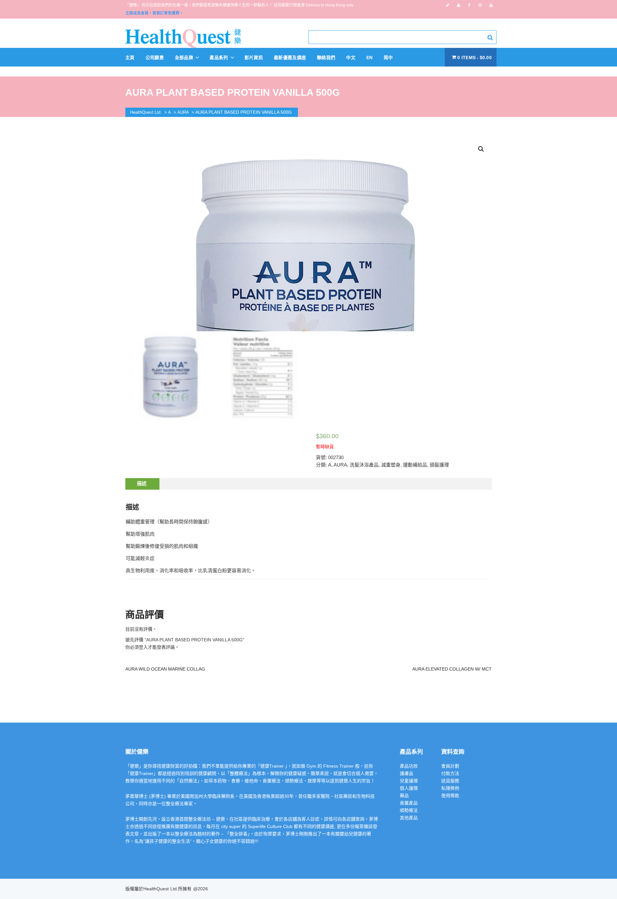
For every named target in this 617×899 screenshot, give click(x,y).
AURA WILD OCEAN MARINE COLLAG (165, 669)
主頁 (130, 57)
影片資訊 (254, 57)
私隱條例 (450, 788)
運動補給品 (415, 464)
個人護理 (409, 788)
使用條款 (450, 795)
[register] (447, 5)
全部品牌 (185, 57)
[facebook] (469, 5)
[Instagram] (480, 5)
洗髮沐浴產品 (364, 464)
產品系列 (219, 57)
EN (369, 57)
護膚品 (406, 773)
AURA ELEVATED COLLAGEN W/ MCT (452, 669)
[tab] (142, 484)
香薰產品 (409, 803)
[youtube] (491, 5)
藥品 (404, 795)
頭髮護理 (439, 464)
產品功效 (409, 766)
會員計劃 (450, 766)
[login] (458, 5)
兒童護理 (409, 780)
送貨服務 (450, 780)
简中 (388, 57)
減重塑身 (390, 464)
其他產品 (409, 817)
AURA (340, 464)
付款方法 (450, 773)
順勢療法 (409, 810)
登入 (143, 647)
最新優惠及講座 (290, 57)
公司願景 (155, 57)
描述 (142, 483)
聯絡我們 (326, 57)
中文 (350, 57)
